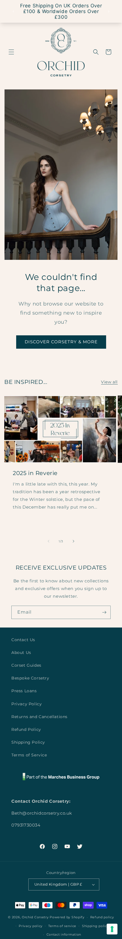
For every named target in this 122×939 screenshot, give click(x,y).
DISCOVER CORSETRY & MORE (61, 341)
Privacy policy (31, 926)
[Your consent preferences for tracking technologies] (112, 929)
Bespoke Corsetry (30, 678)
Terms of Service (29, 755)
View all (109, 381)
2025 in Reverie (35, 473)
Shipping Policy (28, 742)
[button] (11, 52)
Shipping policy (95, 926)
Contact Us (23, 639)
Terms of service (62, 926)
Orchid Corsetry (35, 917)
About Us (21, 652)
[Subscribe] (104, 612)
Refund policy (102, 917)
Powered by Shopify (67, 917)
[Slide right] (73, 541)
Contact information (64, 934)
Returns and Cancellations (39, 716)
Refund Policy (26, 729)
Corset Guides (26, 665)
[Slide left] (48, 541)
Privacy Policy (26, 703)
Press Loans (24, 690)
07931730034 (26, 825)
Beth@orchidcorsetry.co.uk (41, 813)
